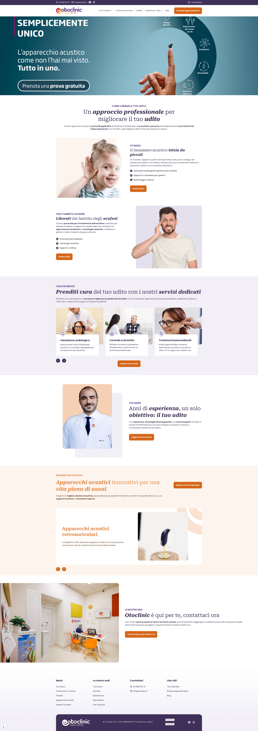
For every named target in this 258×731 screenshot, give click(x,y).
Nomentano (98, 700)
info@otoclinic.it (80, 2)
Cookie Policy (170, 724)
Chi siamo (60, 686)
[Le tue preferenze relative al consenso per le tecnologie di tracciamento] (3, 727)
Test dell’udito (173, 686)
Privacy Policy (170, 719)
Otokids (59, 695)
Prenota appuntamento (177, 691)
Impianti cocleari (63, 704)
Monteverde (98, 695)
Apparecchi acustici (65, 700)
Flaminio (96, 691)
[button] (64, 361)
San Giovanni (99, 704)
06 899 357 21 (64, 2)
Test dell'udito (196, 2)
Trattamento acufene (66, 691)
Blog (169, 695)
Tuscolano (97, 686)
